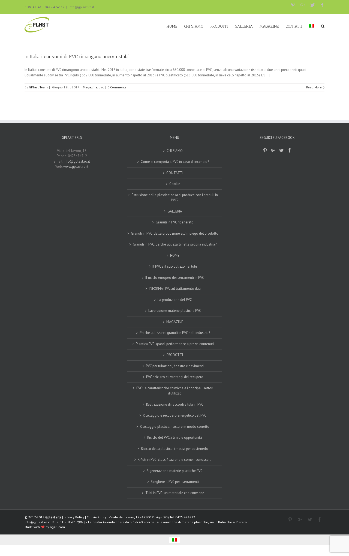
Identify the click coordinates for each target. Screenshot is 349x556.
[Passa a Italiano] (174, 540)
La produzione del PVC (175, 299)
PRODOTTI (175, 354)
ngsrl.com (57, 527)
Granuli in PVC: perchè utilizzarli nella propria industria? (174, 244)
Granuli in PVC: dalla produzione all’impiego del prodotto (174, 233)
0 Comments (117, 87)
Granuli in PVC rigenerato (175, 222)
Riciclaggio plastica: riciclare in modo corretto (174, 426)
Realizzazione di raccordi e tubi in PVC (174, 404)
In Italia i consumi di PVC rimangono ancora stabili (78, 56)
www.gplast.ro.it (75, 166)
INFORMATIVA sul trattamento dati (175, 288)
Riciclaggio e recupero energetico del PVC (174, 415)
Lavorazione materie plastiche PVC (174, 310)
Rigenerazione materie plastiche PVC (175, 470)
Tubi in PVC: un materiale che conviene (174, 493)
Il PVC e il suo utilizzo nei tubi (174, 266)
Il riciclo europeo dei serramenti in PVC (174, 277)
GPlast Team (38, 87)
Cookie (174, 183)
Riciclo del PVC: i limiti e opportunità (174, 437)
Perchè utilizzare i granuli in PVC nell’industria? (175, 332)
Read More (314, 87)
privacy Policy (74, 517)
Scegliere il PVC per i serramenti (175, 481)
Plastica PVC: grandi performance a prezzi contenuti (175, 344)
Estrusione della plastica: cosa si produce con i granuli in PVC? (175, 198)
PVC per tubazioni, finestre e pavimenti (175, 366)
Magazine (90, 87)
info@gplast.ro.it (81, 7)
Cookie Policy (97, 517)
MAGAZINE (174, 321)
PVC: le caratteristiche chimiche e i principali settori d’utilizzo (174, 391)
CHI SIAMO (175, 150)
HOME (174, 255)
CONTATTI (174, 173)
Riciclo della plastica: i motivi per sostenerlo (174, 448)
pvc (101, 87)
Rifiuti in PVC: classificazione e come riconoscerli (175, 459)
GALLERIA (174, 211)
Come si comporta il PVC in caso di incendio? (175, 161)
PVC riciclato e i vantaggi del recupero (174, 377)
